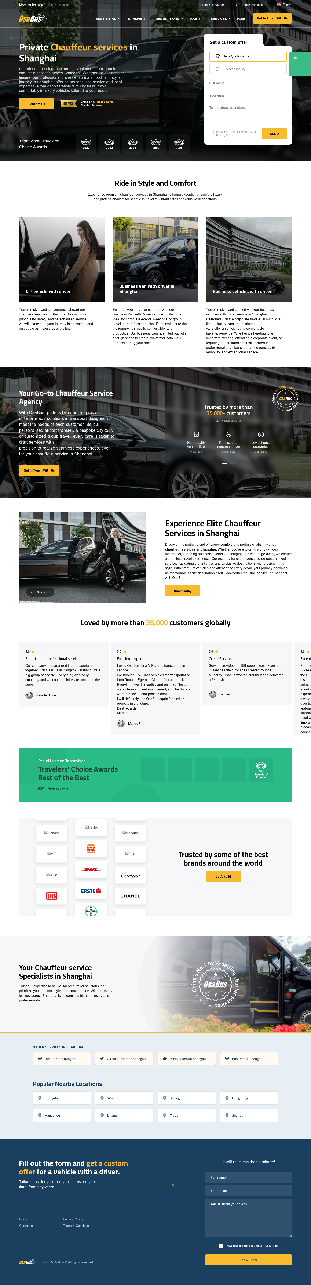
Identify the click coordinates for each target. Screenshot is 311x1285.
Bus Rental (106, 19)
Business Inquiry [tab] (233, 69)
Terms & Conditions (77, 1225)
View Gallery (38, 592)
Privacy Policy (224, 135)
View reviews (58, 788)
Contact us (261, 451)
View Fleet (196, 451)
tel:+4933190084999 (212, 4)
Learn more (228, 451)
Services (219, 19)
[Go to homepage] (33, 17)
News (23, 1219)
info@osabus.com (254, 4)
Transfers (136, 19)
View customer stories (228, 420)
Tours (195, 19)
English (287, 4)
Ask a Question (59, 4)
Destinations (167, 19)
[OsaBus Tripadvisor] (300, 64)
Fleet (242, 19)
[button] (224, 463)
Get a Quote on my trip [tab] (238, 56)
